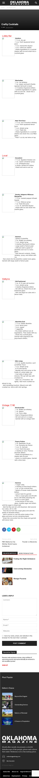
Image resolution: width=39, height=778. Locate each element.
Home (3, 7)
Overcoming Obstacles (23, 569)
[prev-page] (3, 588)
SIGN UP (5, 665)
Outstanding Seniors (21, 705)
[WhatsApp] (18, 530)
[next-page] (6, 588)
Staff (4, 27)
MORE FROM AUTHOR (26, 553)
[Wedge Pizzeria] (7, 581)
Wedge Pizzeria (20, 579)
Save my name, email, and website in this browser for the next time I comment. (17, 637)
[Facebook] (4, 530)
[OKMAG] (19, 739)
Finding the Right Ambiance (24, 559)
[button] (3, 3)
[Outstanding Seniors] (7, 704)
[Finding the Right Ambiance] (7, 560)
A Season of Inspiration (22, 721)
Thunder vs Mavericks (29, 542)
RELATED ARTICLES (9, 553)
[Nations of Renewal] (7, 713)
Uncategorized (11, 7)
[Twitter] (9, 530)
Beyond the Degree (21, 696)
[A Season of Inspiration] (7, 721)
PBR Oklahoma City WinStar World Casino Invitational (9, 544)
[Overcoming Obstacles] (7, 570)
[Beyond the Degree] (7, 696)
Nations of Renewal (21, 713)
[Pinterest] (14, 530)
